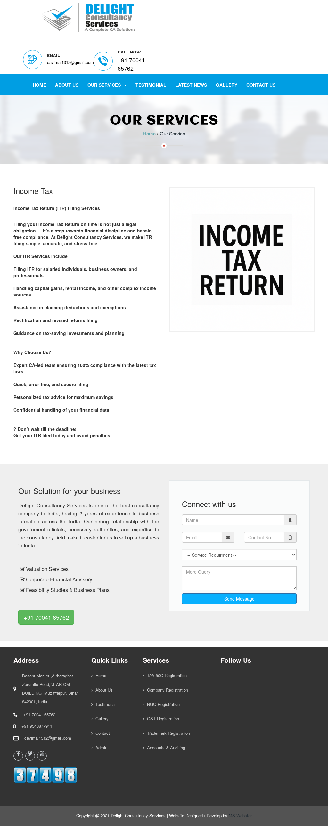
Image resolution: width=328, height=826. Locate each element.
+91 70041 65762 (46, 617)
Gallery (226, 85)
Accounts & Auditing (164, 747)
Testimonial (150, 85)
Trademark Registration (167, 733)
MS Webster (240, 816)
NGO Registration (162, 704)
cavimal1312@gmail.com (70, 62)
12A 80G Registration (165, 675)
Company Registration (166, 690)
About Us (66, 85)
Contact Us (260, 85)
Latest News (191, 85)
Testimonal (104, 704)
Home (39, 85)
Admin (100, 747)
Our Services (105, 85)
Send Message (239, 598)
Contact (101, 733)
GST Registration (161, 719)
